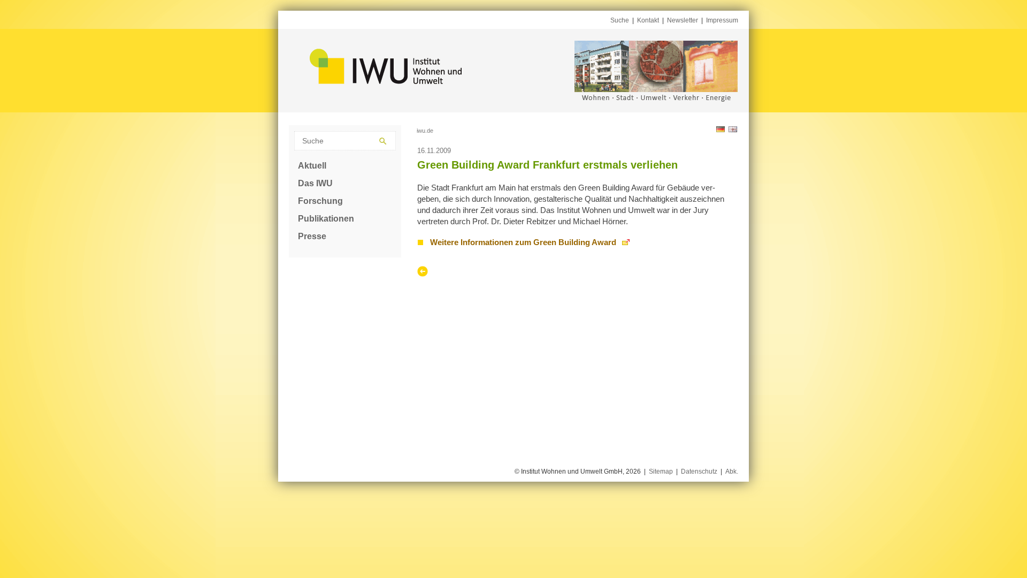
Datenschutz (699, 471)
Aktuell (312, 165)
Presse (312, 236)
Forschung (320, 201)
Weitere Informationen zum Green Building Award (523, 242)
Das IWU (315, 183)
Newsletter (682, 20)
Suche (619, 20)
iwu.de (425, 130)
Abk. (731, 471)
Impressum (722, 20)
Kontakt (648, 20)
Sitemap (661, 471)
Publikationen (326, 218)
